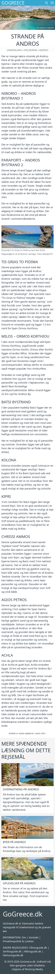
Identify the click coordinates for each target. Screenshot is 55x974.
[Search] (46, 3)
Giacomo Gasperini (47, 27)
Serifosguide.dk (12, 951)
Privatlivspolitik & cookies (18, 941)
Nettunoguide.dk (13, 955)
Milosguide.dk (32, 951)
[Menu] (52, 3)
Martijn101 (47, 254)
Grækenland (14, 50)
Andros (43, 50)
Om (24, 937)
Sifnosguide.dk (38, 947)
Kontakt (33, 937)
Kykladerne (30, 50)
